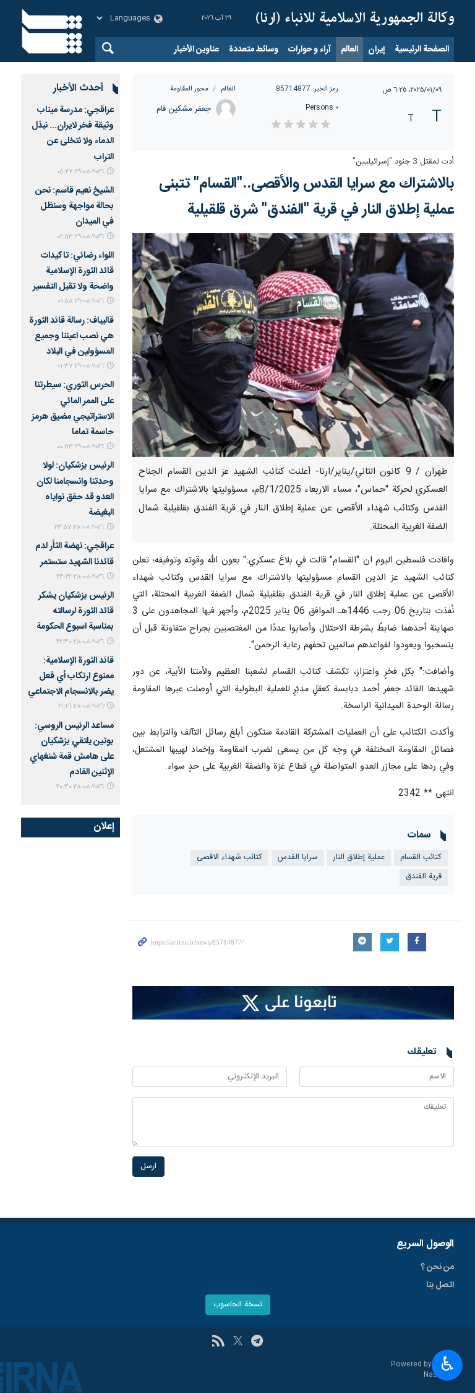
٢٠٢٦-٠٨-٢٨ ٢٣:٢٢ (80, 577)
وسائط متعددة (253, 49)
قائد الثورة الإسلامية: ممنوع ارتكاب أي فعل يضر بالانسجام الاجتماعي (71, 676)
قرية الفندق (424, 876)
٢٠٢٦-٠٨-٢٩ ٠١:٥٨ (81, 301)
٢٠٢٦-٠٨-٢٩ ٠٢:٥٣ (81, 237)
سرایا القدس (298, 857)
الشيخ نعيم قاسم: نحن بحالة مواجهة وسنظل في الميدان (74, 206)
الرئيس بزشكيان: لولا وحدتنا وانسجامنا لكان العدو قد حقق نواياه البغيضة (75, 489)
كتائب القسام (421, 857)
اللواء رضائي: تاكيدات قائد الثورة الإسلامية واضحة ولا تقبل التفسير (73, 271)
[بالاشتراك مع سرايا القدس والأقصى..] (293, 345)
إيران (376, 49)
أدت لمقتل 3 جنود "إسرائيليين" (403, 161)
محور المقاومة (189, 89)
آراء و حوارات (309, 49)
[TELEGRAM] (257, 1342)
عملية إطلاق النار (359, 857)
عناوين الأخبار (196, 49)
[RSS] (218, 1342)
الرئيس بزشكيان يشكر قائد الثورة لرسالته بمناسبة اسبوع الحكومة (75, 611)
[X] (237, 1342)
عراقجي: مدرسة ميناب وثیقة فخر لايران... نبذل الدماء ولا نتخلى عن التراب (73, 134)
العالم (349, 49)
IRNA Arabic (355, 18)
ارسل (148, 1166)
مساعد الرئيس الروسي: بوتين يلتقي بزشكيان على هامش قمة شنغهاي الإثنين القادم (72, 749)
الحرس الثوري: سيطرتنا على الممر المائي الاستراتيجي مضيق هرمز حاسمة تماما (73, 409)
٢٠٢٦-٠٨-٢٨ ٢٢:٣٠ (80, 642)
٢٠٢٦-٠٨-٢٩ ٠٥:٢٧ (80, 172)
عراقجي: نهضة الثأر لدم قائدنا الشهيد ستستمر (74, 554)
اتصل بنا (440, 1285)
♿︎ (447, 1364)
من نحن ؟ (437, 1267)
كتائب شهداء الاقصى (229, 857)
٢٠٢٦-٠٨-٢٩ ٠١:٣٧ (80, 366)
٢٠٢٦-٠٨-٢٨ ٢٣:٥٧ (79, 527)
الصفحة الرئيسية (422, 49)
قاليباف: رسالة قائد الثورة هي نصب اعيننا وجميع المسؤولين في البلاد (71, 336)
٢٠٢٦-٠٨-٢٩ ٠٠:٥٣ (80, 447)
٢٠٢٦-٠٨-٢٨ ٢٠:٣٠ (80, 787)
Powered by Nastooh (422, 1370)
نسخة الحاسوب (237, 1304)
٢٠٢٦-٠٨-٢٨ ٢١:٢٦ (81, 706)
